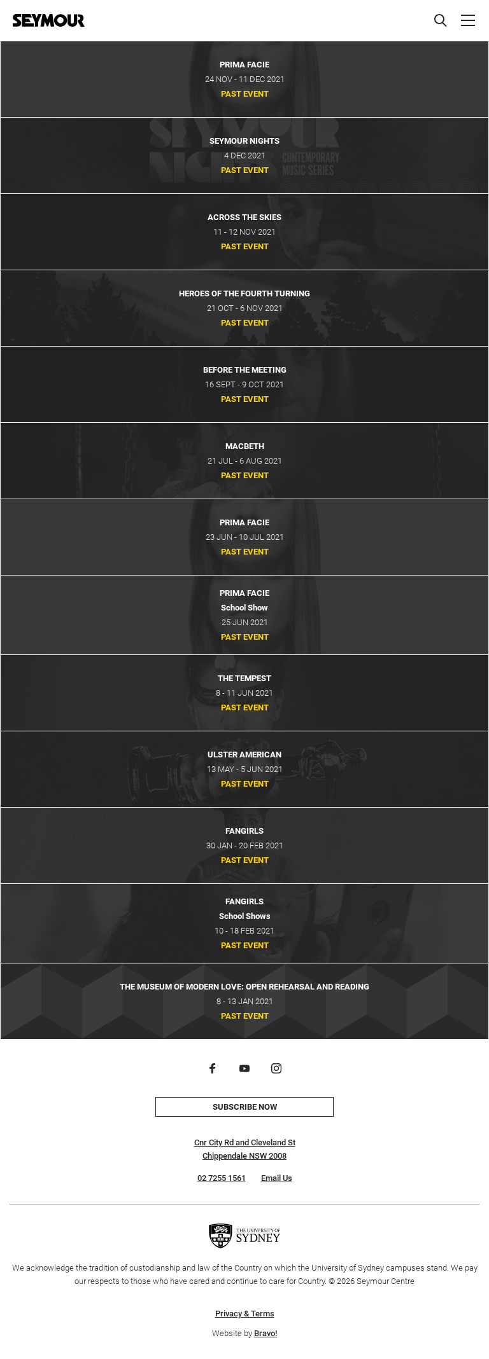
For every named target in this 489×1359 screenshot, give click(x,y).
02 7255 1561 (221, 1178)
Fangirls (244, 831)
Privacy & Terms (244, 1313)
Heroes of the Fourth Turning (244, 293)
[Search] (440, 20)
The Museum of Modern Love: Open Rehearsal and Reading (244, 986)
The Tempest (244, 678)
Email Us (276, 1178)
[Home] (49, 20)
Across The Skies (244, 217)
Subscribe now (245, 1107)
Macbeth (244, 446)
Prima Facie (244, 64)
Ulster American (244, 754)
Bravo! (265, 1333)
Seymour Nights (244, 141)
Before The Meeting (245, 370)
